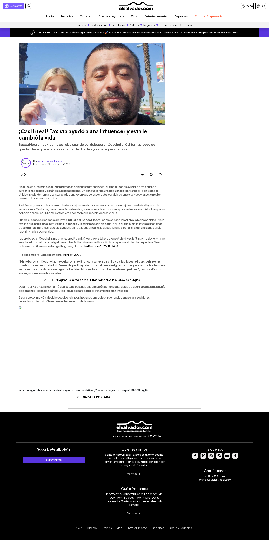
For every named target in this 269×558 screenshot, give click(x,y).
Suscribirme (54, 460)
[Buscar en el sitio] (28, 6)
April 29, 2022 (72, 254)
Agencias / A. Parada (50, 161)
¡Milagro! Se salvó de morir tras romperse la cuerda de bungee (97, 280)
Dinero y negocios (111, 16)
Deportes (181, 16)
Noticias (67, 16)
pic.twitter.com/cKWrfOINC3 (98, 246)
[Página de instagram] (211, 457)
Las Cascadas (99, 25)
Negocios (149, 25)
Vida (134, 16)
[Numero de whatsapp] (219, 457)
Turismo (85, 16)
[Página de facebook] (195, 457)
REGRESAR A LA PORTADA (92, 397)
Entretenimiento (156, 16)
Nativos (134, 25)
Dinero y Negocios (180, 527)
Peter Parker (119, 25)
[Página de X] (203, 457)
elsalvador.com (153, 32)
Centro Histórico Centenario (176, 25)
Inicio (50, 16)
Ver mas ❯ (134, 473)
